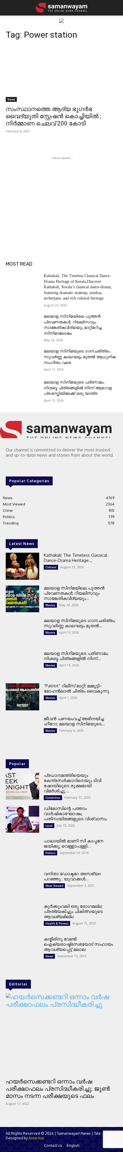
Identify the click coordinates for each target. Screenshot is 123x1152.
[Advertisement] (61, 197)
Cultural (50, 567)
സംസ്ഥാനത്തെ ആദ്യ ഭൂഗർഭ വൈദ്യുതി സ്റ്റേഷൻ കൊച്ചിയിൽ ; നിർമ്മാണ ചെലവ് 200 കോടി (53, 116)
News (11, 99)
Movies (50, 605)
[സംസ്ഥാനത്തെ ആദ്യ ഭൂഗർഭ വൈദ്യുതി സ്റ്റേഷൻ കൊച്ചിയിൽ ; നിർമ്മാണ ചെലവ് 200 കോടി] (61, 74)
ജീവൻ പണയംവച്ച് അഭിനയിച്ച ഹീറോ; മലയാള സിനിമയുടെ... (74, 721)
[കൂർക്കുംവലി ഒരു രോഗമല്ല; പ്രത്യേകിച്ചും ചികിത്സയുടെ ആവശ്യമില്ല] (22, 917)
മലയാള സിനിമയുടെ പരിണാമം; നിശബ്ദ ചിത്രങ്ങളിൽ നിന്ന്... (76, 656)
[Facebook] (10, 466)
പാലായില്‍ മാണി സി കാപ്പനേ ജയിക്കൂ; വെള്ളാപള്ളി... (73, 843)
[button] (9, 8)
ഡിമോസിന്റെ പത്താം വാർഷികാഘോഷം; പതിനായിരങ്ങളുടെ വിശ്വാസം (75, 813)
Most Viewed (54, 886)
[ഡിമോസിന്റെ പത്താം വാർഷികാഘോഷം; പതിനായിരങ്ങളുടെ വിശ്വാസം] (22, 819)
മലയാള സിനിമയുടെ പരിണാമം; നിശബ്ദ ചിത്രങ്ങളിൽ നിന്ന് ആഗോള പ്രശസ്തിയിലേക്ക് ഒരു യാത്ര (78, 388)
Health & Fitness (56, 923)
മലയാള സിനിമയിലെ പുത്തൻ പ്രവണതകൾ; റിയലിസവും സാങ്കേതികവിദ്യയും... (74, 593)
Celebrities (52, 798)
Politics (50, 853)
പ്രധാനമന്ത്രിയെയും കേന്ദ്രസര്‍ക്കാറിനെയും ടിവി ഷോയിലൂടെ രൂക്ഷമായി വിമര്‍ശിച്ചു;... (72, 783)
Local (49, 825)
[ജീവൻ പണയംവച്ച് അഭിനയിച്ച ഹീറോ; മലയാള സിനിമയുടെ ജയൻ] (22, 729)
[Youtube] (34, 466)
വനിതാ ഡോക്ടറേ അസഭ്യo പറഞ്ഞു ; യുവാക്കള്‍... (72, 876)
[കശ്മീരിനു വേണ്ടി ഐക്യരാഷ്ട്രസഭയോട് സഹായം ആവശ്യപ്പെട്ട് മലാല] (22, 950)
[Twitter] (26, 466)
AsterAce (36, 1138)
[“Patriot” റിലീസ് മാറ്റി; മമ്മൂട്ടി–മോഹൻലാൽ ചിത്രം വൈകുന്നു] (22, 696)
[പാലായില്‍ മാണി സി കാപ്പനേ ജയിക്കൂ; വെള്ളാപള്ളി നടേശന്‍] (22, 851)
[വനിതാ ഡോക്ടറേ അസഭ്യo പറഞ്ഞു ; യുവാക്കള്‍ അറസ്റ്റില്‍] (22, 884)
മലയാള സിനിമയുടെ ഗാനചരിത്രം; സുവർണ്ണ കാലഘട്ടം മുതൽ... (79, 623)
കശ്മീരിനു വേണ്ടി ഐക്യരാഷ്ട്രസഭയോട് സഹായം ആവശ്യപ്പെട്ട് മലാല (78, 944)
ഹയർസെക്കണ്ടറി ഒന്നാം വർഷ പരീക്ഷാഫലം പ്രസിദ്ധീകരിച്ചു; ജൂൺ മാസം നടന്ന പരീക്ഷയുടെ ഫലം (58, 1088)
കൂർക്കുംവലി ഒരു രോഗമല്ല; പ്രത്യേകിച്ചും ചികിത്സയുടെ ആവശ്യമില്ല (73, 911)
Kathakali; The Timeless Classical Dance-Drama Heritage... (75, 557)
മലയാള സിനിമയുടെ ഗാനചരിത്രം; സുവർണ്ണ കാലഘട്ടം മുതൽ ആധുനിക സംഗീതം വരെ (80, 357)
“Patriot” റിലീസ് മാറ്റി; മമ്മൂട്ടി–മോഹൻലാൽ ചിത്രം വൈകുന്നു (76, 688)
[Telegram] (18, 466)
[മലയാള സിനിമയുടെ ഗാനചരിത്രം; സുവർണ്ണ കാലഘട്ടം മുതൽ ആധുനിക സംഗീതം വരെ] (22, 360)
